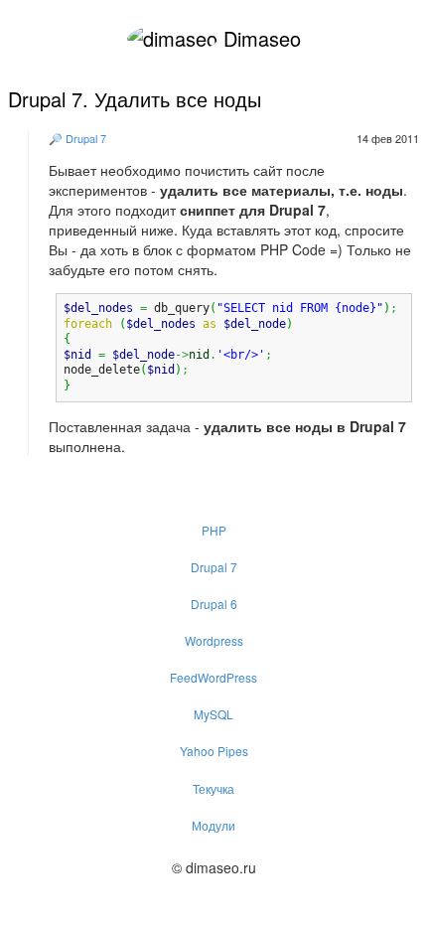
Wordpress (214, 640)
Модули (213, 825)
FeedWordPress (213, 677)
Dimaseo (259, 38)
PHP (214, 530)
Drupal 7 (86, 138)
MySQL (213, 713)
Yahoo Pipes (214, 750)
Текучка (213, 788)
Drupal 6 (214, 603)
